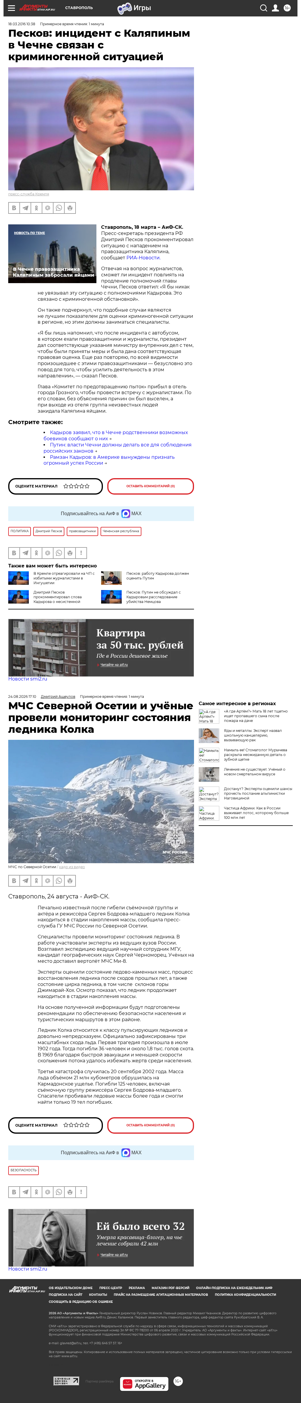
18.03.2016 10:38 (21, 24)
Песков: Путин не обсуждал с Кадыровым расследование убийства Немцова (153, 597)
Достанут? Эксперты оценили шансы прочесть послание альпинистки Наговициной (258, 793)
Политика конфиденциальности (245, 1295)
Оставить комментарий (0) (150, 486)
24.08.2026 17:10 (22, 696)
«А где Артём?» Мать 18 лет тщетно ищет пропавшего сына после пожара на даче (256, 716)
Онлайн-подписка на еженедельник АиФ (234, 1288)
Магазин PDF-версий (170, 1288)
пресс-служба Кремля (28, 194)
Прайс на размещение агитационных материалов (161, 1295)
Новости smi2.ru (27, 679)
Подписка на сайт (65, 1295)
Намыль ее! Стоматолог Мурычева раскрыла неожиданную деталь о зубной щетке (255, 755)
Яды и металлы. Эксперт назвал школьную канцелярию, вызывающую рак (253, 735)
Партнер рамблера (99, 1381)
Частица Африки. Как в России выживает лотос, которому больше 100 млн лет (256, 813)
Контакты (98, 1295)
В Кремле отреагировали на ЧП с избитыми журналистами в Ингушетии (64, 578)
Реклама (137, 1288)
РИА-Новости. (143, 258)
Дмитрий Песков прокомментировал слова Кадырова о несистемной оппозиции (45, 599)
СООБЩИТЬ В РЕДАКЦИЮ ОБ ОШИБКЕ (81, 1302)
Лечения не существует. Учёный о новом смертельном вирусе (254, 771)
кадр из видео (72, 867)
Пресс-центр (110, 1288)
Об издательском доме (71, 1288)
